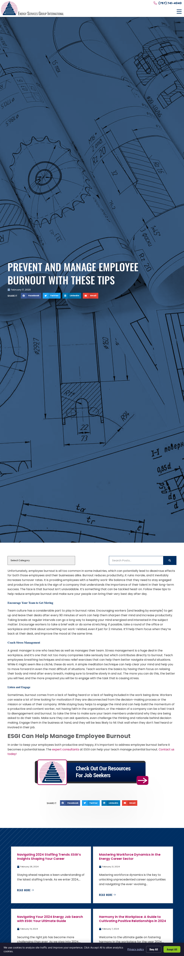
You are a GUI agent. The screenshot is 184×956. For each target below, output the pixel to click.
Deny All (154, 949)
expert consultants (65, 749)
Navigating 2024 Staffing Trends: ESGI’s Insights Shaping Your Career (49, 856)
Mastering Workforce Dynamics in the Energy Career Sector (129, 856)
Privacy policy (135, 949)
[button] (179, 11)
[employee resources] (92, 772)
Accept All (172, 949)
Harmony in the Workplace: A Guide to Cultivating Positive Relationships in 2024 (132, 919)
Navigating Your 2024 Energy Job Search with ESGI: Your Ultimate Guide (50, 919)
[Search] (169, 560)
